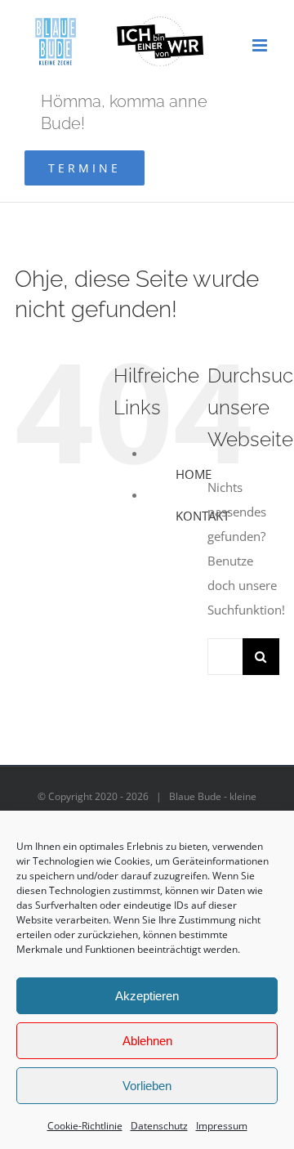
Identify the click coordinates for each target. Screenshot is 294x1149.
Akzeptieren (147, 996)
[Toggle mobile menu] (261, 45)
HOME (194, 474)
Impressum (221, 1126)
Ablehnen (147, 1041)
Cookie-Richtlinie (84, 1126)
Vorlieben (147, 1086)
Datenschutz (159, 1126)
